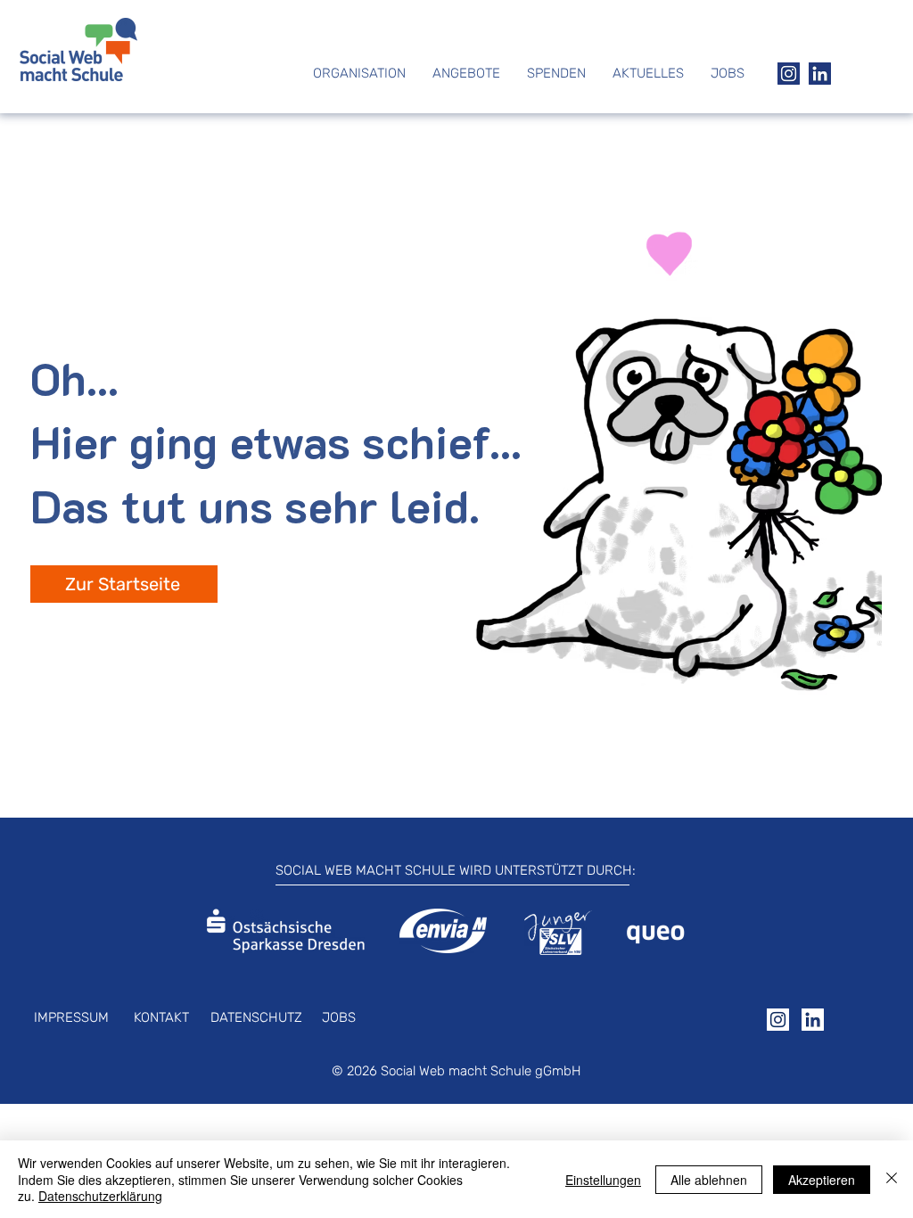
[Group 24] (778, 1019)
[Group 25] (813, 1019)
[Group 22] (788, 73)
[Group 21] (820, 73)
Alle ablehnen (708, 1180)
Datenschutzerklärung (100, 1196)
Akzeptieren (821, 1180)
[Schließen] (891, 1179)
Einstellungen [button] (603, 1180)
